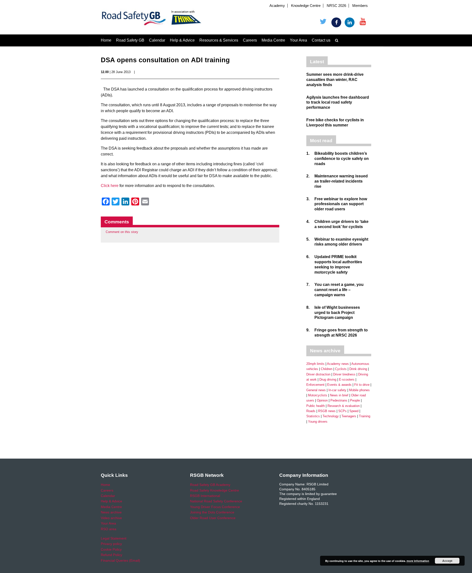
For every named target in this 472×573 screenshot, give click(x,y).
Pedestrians (338, 400)
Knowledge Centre (306, 6)
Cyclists (341, 369)
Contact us (321, 40)
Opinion (322, 400)
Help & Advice (182, 40)
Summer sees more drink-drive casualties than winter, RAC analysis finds (335, 79)
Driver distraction (318, 374)
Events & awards (339, 385)
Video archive (111, 518)
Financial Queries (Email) (120, 560)
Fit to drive (361, 385)
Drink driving (358, 369)
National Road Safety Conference (216, 501)
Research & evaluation (343, 406)
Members (360, 6)
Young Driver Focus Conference (215, 507)
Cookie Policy (111, 549)
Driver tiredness (344, 374)
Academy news (338, 364)
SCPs (342, 411)
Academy (277, 6)
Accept (447, 560)
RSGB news (327, 411)
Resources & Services (218, 40)
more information (418, 561)
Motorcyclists (317, 395)
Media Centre (273, 40)
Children (326, 369)
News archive (111, 512)
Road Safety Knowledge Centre (214, 490)
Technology (331, 416)
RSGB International (205, 496)
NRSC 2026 (336, 6)
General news (316, 390)
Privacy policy (111, 544)
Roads (310, 411)
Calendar (157, 40)
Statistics (313, 416)
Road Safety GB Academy (210, 485)
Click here (109, 186)
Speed (353, 411)
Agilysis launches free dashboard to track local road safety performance (337, 102)
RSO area (108, 529)
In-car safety (337, 390)
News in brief (339, 395)
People (355, 400)
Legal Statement (113, 538)
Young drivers (317, 421)
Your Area (298, 40)
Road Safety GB (130, 40)
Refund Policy (111, 555)
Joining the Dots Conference (212, 512)
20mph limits (315, 364)
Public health (315, 406)
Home (106, 40)
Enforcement (315, 385)
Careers (250, 40)
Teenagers (348, 416)
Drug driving (327, 379)
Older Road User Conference (213, 518)
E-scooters (346, 379)
